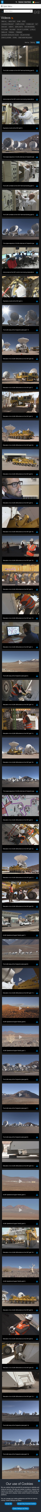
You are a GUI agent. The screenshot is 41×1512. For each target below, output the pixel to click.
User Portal (27, 2)
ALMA (18, 21)
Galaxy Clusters (22, 29)
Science (21, 2)
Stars (15, 37)
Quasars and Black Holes (10, 35)
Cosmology (30, 24)
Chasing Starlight (7, 24)
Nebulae (4, 32)
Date (38, 42)
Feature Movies (29, 27)
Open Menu (7, 6)
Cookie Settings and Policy (20, 1508)
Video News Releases (25, 37)
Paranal (11, 32)
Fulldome (4, 29)
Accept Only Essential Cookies (27, 1503)
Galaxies (12, 29)
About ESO (12, 21)
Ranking (33, 42)
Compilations (20, 24)
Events (11, 27)
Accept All (8, 1503)
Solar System (24, 35)
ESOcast (4, 27)
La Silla (32, 29)
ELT (37, 24)
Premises (19, 32)
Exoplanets (19, 27)
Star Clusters (6, 37)
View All (4, 21)
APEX (23, 21)
